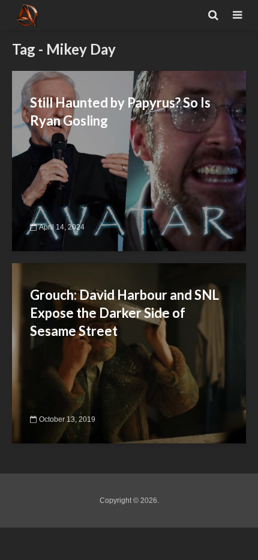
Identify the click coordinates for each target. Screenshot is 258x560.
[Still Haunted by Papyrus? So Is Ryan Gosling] (129, 160)
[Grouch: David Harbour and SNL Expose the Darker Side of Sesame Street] (129, 352)
